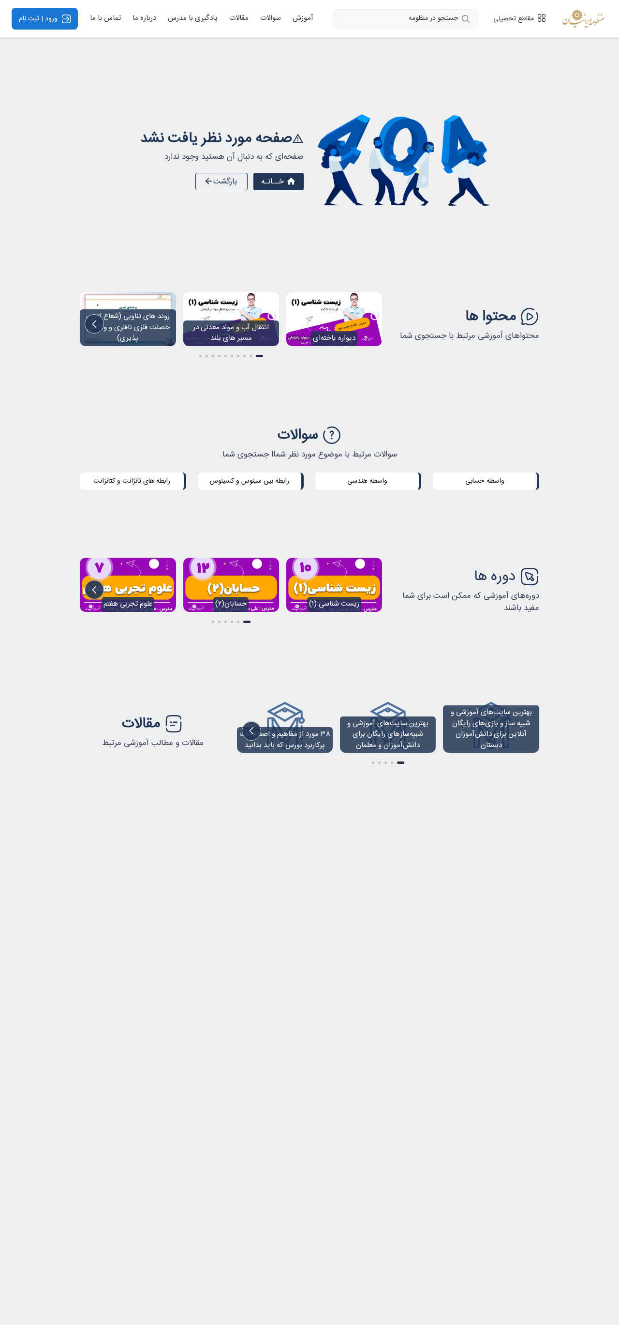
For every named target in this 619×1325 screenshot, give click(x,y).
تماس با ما (105, 18)
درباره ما (144, 18)
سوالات (270, 18)
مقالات (239, 18)
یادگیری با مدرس (193, 18)
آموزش (303, 18)
